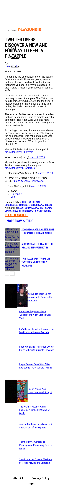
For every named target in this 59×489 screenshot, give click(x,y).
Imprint (33, 483)
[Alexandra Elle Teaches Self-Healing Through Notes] (12, 249)
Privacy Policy (40, 478)
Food (13, 48)
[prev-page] (7, 274)
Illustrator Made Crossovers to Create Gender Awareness (28, 203)
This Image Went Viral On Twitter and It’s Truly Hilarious (35, 262)
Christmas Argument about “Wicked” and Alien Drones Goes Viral (35, 315)
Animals (15, 57)
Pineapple (16, 194)
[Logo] (6, 27)
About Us (19, 478)
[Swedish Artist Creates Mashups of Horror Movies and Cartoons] (11, 391)
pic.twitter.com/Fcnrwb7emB (29, 181)
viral (13, 196)
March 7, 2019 (37, 157)
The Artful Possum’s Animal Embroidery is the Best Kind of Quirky (34, 410)
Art (12, 39)
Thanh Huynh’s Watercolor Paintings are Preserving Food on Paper (35, 445)
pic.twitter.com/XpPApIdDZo (20, 168)
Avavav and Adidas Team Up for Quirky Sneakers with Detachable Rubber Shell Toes (35, 297)
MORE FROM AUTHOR (20, 221)
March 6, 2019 (45, 173)
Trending (15, 66)
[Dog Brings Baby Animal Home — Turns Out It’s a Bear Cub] (12, 234)
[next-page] (12, 274)
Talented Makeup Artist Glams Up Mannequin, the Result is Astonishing (28, 209)
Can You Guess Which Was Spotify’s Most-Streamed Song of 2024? (35, 392)
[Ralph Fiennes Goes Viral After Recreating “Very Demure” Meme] (11, 296)
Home (14, 30)
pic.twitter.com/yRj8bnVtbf (19, 152)
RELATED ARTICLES (16, 215)
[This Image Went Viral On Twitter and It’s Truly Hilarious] (12, 264)
